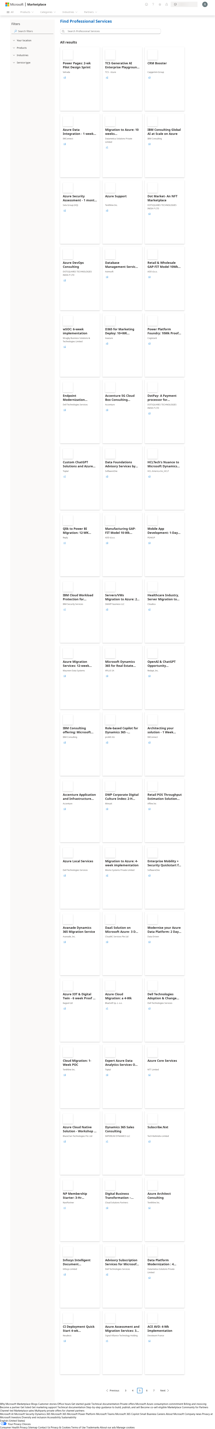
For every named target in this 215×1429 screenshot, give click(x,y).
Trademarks (92, 1427)
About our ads (108, 1427)
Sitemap (32, 1427)
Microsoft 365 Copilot (127, 1414)
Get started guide (81, 1403)
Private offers (127, 1403)
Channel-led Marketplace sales (17, 1410)
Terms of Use (78, 1427)
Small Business (148, 1414)
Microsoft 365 (58, 1414)
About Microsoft (175, 1414)
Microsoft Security (24, 1414)
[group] (65, 77)
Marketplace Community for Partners (187, 1407)
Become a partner (10, 1407)
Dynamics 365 (42, 1414)
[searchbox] (35, 31)
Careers (161, 1414)
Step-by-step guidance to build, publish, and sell (113, 1407)
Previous (114, 1390)
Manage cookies (125, 1427)
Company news (193, 1414)
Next (162, 1390)
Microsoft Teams (105, 1414)
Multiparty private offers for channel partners (59, 1410)
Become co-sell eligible (154, 1407)
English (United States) (12, 1420)
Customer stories (47, 1403)
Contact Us (44, 1427)
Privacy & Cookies (61, 1427)
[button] (63, 31)
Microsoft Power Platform (81, 1414)
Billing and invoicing (195, 1403)
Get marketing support (44, 1407)
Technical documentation (105, 1403)
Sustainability (68, 1417)
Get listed (25, 1407)
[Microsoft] (14, 4)
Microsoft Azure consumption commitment (159, 1403)
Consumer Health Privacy (14, 1427)
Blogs (34, 1403)
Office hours (64, 1403)
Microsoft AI (7, 1414)
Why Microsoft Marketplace (15, 1403)
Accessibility (54, 1417)
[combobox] (111, 31)
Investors (16, 1417)
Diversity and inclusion (34, 1417)
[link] (80, 79)
